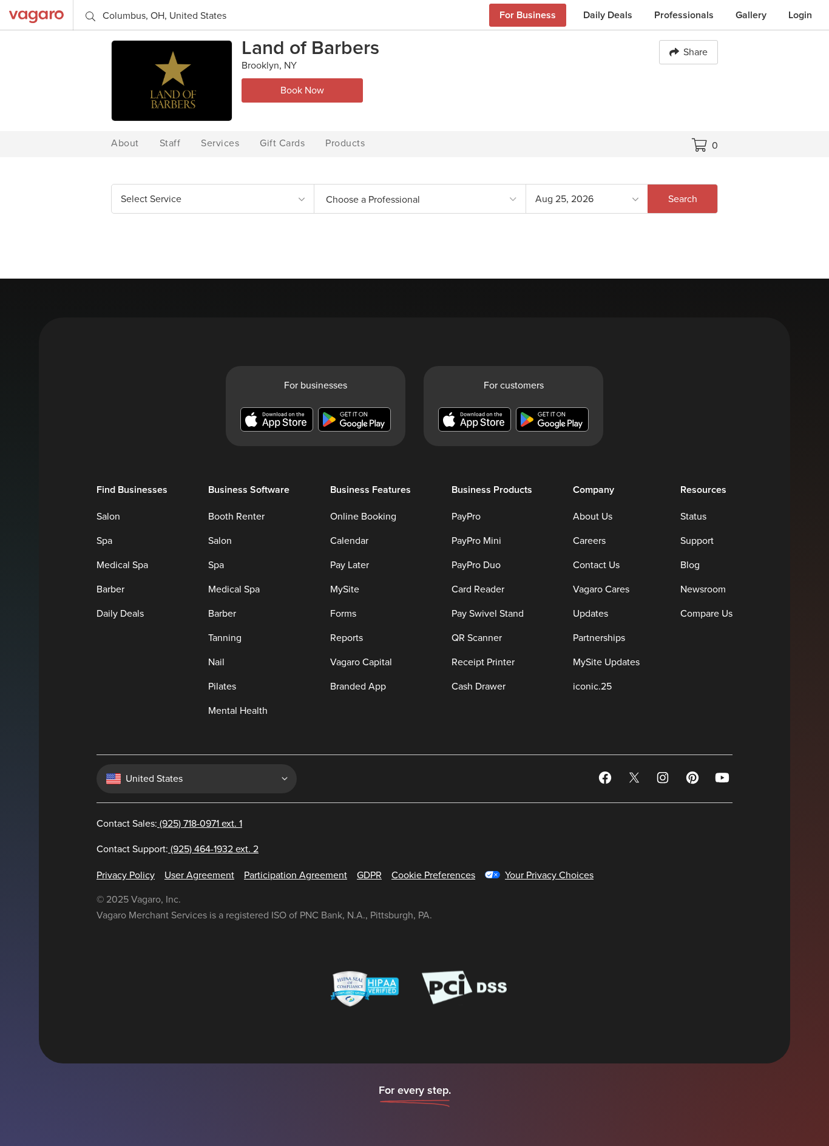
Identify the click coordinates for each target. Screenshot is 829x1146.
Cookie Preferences (433, 875)
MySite (344, 589)
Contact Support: (177, 849)
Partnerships (599, 638)
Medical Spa (122, 565)
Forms (343, 614)
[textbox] (420, 199)
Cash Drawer (479, 686)
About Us (592, 516)
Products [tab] (345, 143)
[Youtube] (723, 780)
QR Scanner (477, 638)
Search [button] (682, 199)
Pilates (222, 686)
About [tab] (125, 143)
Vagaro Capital (361, 662)
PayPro (466, 516)
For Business (527, 15)
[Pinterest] (693, 780)
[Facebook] (606, 780)
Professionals (684, 15)
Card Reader (478, 589)
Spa (104, 541)
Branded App (358, 686)
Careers (589, 541)
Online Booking (363, 516)
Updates (590, 614)
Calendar (349, 541)
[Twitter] (635, 780)
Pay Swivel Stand (488, 614)
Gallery (751, 15)
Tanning (225, 638)
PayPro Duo (476, 565)
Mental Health (238, 711)
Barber (110, 589)
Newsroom (703, 589)
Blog (690, 565)
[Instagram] (664, 780)
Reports (346, 638)
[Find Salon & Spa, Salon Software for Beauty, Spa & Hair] (36, 15)
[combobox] (213, 199)
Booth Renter (236, 516)
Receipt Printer (483, 662)
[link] (420, 199)
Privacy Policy (125, 875)
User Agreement (199, 875)
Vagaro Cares (601, 589)
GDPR (369, 875)
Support (697, 541)
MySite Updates (606, 662)
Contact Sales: (169, 824)
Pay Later (349, 565)
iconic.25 (592, 686)
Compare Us (706, 614)
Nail (216, 662)
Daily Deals (607, 15)
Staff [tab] (170, 143)
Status (693, 516)
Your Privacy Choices (549, 875)
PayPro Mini (476, 541)
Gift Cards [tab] (282, 143)
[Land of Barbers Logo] (171, 80)
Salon (108, 516)
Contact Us (596, 565)
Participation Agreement (295, 875)
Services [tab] (220, 143)
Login (800, 15)
